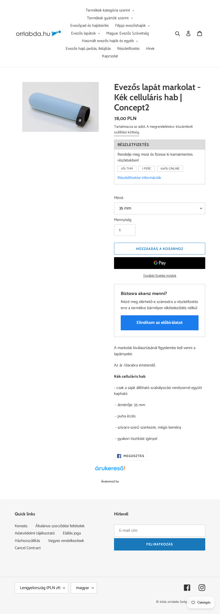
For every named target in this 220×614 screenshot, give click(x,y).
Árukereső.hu (110, 481)
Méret (118, 198)
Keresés (21, 526)
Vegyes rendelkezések (66, 540)
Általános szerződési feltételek (60, 526)
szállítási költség (126, 132)
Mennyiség (122, 220)
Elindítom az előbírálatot (160, 322)
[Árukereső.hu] (110, 471)
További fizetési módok (159, 276)
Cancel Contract (28, 548)
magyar (82, 587)
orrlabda (173, 601)
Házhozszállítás (27, 540)
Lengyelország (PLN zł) (40, 587)
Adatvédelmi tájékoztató (35, 533)
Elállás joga (72, 533)
